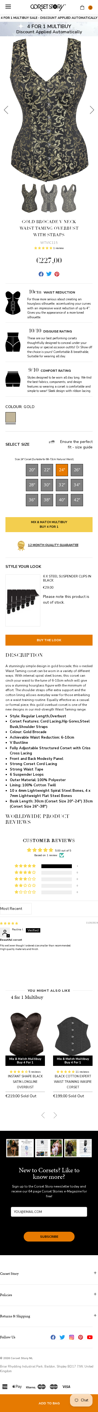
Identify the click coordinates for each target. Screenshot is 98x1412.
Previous (6, 110)
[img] (9, 923)
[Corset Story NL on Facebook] (53, 1337)
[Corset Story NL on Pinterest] (80, 1337)
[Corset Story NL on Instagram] (71, 1337)
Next (92, 110)
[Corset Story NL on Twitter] (62, 1337)
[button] (43, 248)
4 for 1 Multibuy (27, 997)
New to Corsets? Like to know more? (49, 1173)
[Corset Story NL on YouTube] (90, 1337)
